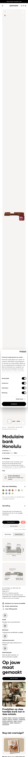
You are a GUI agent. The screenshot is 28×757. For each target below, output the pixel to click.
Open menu (2, 6)
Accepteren (14, 404)
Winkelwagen (25, 6)
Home (4, 427)
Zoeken (21, 6)
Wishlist (23, 6)
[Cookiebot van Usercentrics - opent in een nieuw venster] (19, 352)
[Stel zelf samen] (5, 15)
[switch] (24, 383)
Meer (3, 470)
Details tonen (19, 399)
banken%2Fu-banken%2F (15, 427)
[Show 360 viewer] (9, 421)
